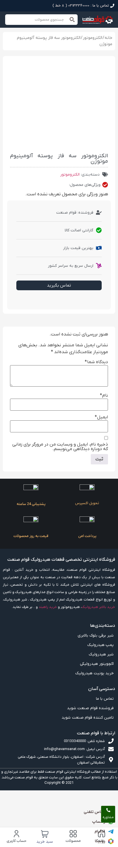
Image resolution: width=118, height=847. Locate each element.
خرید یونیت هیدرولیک (94, 673)
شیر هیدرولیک (101, 654)
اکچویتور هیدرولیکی (97, 664)
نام (104, 395)
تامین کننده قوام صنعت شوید (88, 717)
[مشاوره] (108, 810)
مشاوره (108, 817)
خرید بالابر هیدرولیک (98, 607)
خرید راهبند (48, 607)
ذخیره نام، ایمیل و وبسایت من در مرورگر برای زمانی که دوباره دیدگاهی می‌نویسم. (60, 446)
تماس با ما (105, 698)
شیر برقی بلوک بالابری (96, 635)
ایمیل (101, 417)
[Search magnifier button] (72, 19)
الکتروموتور (92, 38)
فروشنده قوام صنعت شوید (90, 708)
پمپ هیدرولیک (100, 645)
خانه (108, 38)
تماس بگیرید (59, 285)
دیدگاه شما (96, 362)
